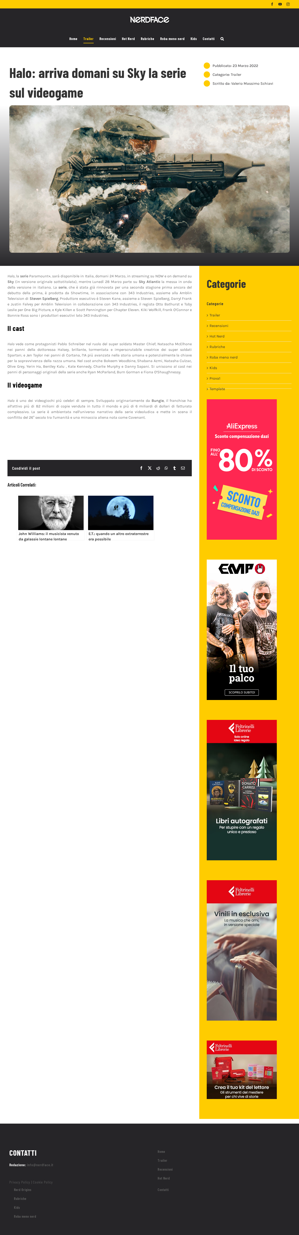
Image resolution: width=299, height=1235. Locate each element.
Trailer (236, 74)
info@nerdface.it (40, 1164)
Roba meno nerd (224, 357)
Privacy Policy (19, 1182)
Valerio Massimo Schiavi (252, 83)
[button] (222, 39)
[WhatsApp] (166, 468)
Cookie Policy (43, 1182)
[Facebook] (141, 468)
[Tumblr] (174, 468)
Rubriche (217, 346)
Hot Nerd (217, 336)
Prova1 (215, 378)
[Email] (183, 468)
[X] (150, 468)
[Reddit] (158, 468)
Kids (213, 368)
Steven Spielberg (44, 298)
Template (217, 389)
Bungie (158, 400)
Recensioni (219, 325)
